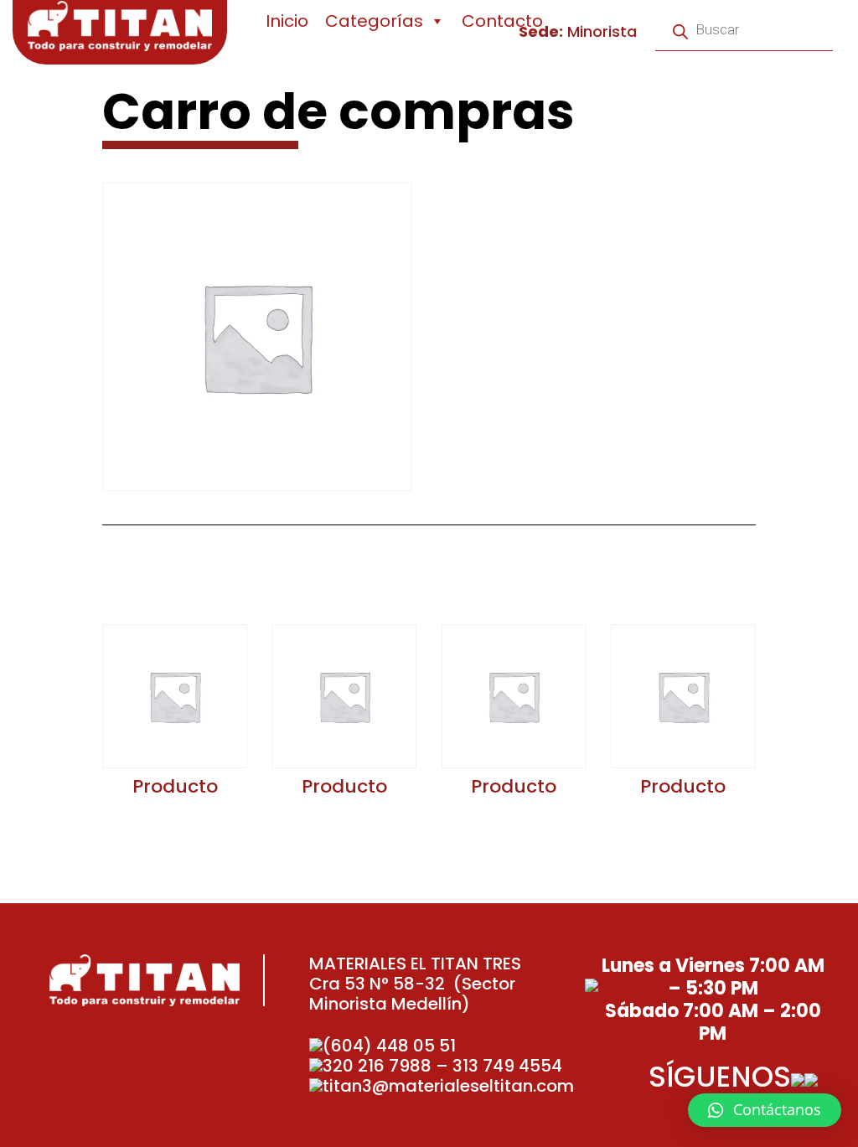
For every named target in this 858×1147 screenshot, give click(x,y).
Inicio (287, 21)
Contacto (502, 21)
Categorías (374, 21)
